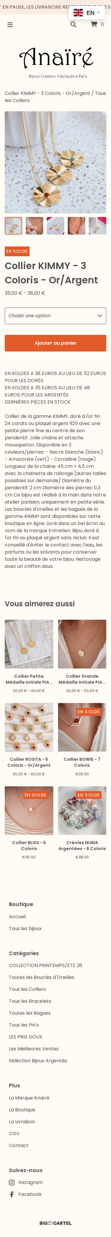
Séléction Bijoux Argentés (38, 1060)
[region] (55, 7)
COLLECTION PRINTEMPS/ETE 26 (45, 965)
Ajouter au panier (56, 343)
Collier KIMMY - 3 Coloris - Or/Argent (47, 93)
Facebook (30, 1194)
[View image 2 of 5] (34, 226)
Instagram (30, 1182)
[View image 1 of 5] (13, 226)
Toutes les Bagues (30, 1013)
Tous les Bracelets (30, 1001)
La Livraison (22, 1121)
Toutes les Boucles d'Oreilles (41, 977)
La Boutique (22, 1109)
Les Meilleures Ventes (34, 1048)
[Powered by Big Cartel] (55, 1223)
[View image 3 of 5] (55, 226)
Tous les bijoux (25, 928)
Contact (18, 1145)
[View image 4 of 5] (76, 226)
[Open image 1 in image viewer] (55, 162)
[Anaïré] (55, 62)
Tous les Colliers (27, 989)
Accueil (17, 916)
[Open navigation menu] (10, 24)
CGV (14, 1133)
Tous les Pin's (24, 1025)
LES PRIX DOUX (25, 1036)
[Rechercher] (73, 24)
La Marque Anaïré (29, 1097)
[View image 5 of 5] (97, 226)
